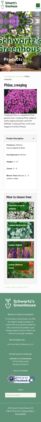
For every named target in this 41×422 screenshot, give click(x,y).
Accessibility (20, 414)
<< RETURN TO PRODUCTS (16, 287)
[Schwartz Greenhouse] (12, 3)
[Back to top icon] (36, 417)
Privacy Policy (28, 411)
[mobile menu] (38, 5)
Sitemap (29, 339)
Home (7, 64)
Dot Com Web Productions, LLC (20, 344)
